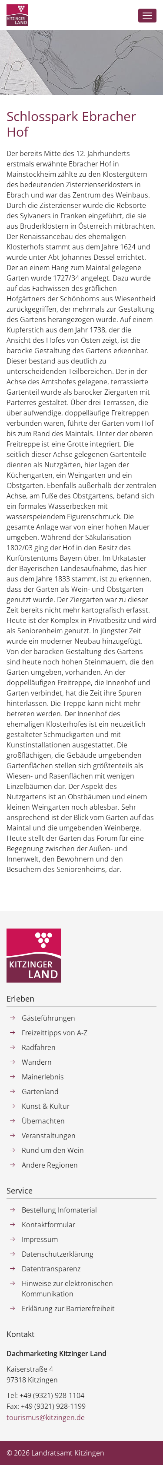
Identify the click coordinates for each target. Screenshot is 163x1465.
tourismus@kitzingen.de (46, 1417)
